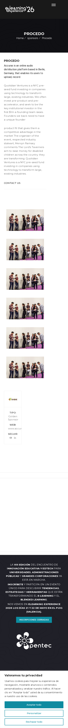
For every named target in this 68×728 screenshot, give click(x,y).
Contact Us (12, 182)
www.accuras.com (19, 428)
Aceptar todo (34, 704)
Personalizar (34, 713)
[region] (34, 699)
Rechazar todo (34, 721)
